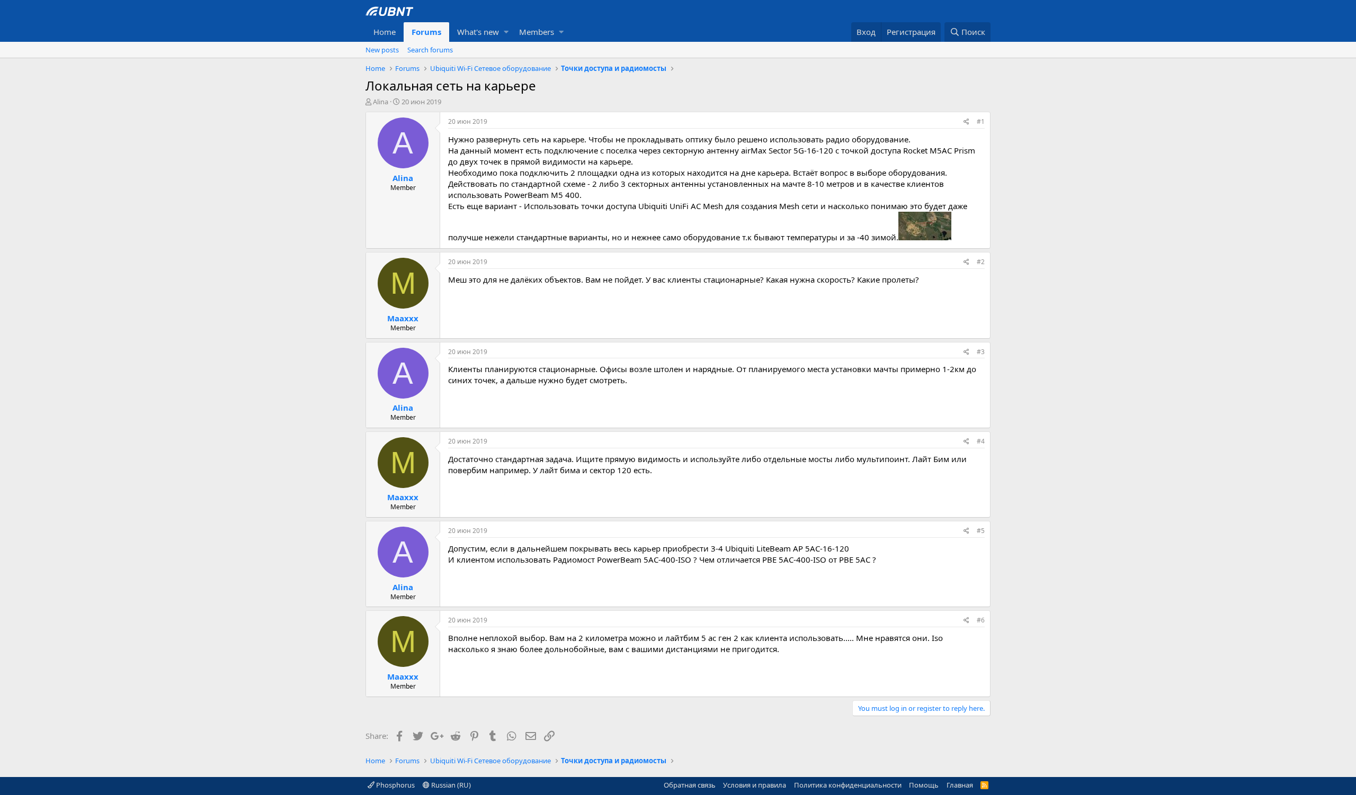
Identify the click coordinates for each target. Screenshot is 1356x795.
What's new (478, 31)
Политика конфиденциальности (848, 785)
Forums (426, 31)
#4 (981, 441)
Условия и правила (754, 785)
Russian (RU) (450, 785)
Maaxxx (402, 318)
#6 (981, 620)
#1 (981, 121)
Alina (380, 101)
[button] (506, 32)
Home (384, 31)
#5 (981, 530)
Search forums (430, 50)
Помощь (924, 785)
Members (536, 31)
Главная (960, 785)
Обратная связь (690, 785)
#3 (981, 351)
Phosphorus (394, 785)
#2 (981, 261)
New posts (382, 50)
